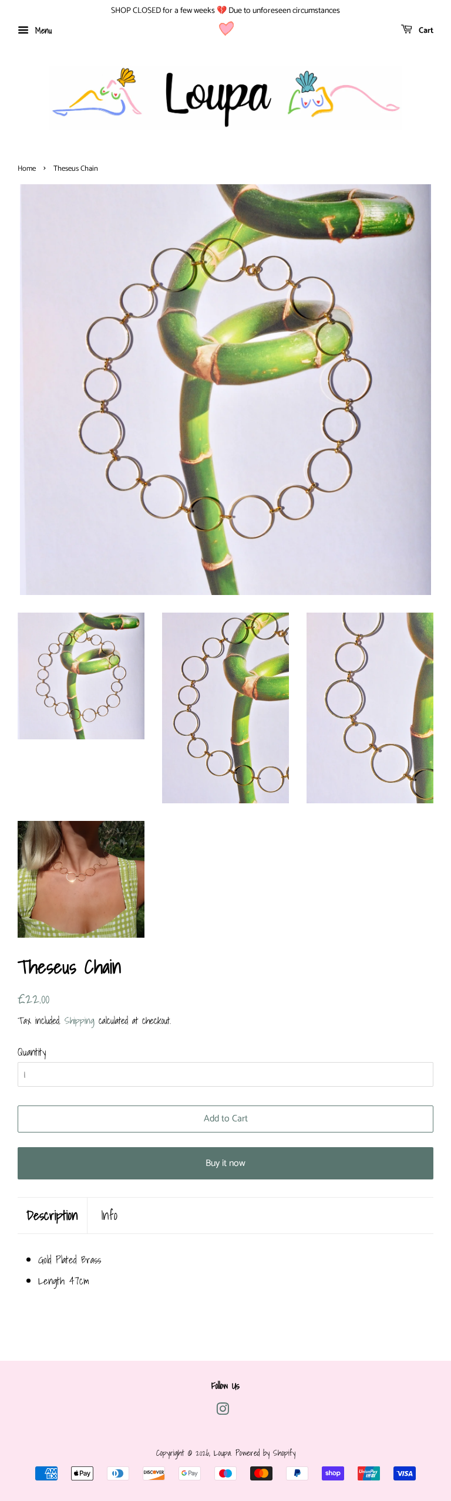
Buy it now (225, 1163)
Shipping (80, 1020)
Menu (42, 30)
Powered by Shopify (265, 1452)
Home (27, 169)
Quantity (32, 1052)
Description (52, 1215)
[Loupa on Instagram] (222, 1411)
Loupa (222, 1452)
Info (109, 1215)
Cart (425, 31)
